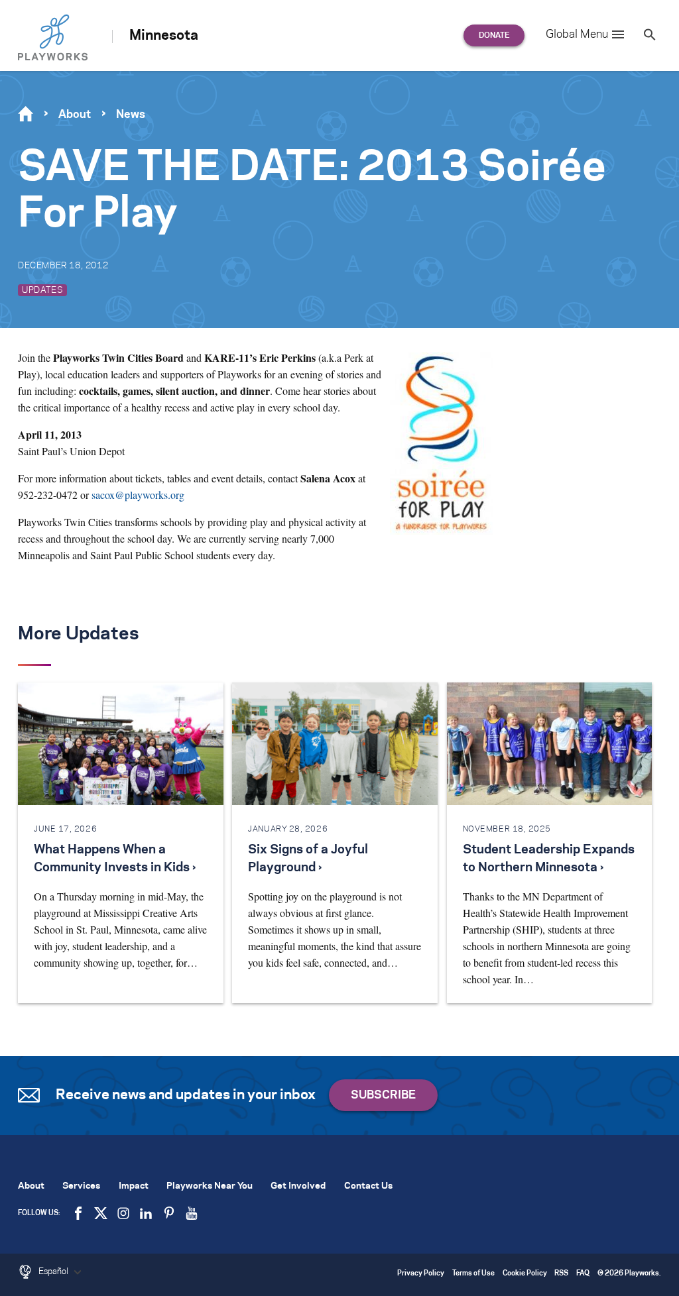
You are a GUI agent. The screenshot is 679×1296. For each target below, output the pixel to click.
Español (54, 1271)
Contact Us (368, 1186)
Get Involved (298, 1186)
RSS (561, 1274)
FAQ (582, 1274)
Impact (134, 1186)
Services (81, 1186)
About (74, 114)
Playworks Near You (209, 1186)
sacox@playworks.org (138, 495)
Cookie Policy (525, 1274)
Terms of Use (473, 1274)
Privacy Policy (420, 1274)
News (130, 114)
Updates (42, 290)
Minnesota (163, 35)
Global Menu (577, 34)
